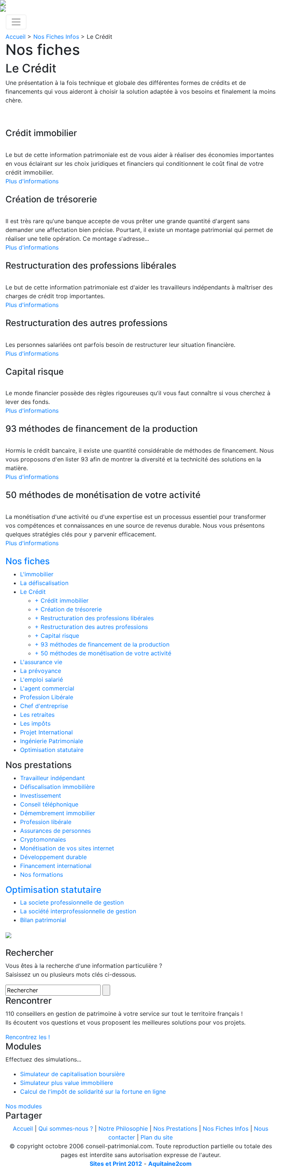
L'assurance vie (41, 662)
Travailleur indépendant (52, 778)
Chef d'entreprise (44, 706)
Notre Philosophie (123, 1128)
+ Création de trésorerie (68, 609)
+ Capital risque (57, 635)
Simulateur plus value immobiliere (66, 1082)
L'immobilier (36, 574)
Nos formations (41, 874)
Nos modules (23, 1106)
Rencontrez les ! (27, 1037)
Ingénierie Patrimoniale (51, 741)
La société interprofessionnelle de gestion (78, 911)
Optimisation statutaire (51, 749)
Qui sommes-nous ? (65, 1128)
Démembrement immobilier (57, 813)
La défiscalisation (44, 583)
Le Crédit (33, 591)
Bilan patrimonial (43, 920)
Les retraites (37, 714)
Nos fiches (27, 561)
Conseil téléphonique (49, 804)
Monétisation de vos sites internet (67, 848)
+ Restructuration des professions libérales (94, 618)
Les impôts (35, 723)
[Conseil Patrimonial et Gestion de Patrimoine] (140, 3)
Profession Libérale (46, 697)
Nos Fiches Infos (56, 36)
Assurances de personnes (55, 830)
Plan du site (156, 1137)
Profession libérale (45, 822)
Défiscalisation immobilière (57, 786)
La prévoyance (40, 670)
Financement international (55, 865)
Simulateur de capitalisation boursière (72, 1074)
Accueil (15, 36)
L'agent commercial (47, 688)
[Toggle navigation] (16, 22)
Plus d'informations (32, 181)
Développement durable (53, 857)
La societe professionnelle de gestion (72, 902)
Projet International (46, 732)
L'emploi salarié (41, 679)
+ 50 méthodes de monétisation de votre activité (103, 653)
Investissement (40, 795)
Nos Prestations (175, 1128)
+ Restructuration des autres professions (91, 626)
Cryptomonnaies (43, 839)
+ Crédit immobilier (62, 600)
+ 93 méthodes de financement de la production (102, 644)
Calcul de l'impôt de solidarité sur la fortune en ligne (93, 1091)
